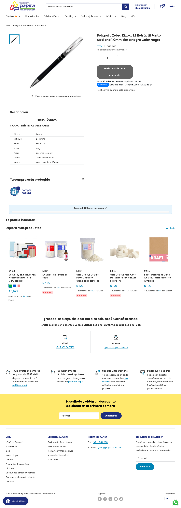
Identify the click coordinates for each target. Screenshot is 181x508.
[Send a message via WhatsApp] (176, 503)
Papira (45, 271)
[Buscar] (125, 7)
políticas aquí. (19, 385)
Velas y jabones (89, 16)
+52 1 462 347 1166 (65, 347)
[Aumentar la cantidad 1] (115, 58)
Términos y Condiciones (60, 450)
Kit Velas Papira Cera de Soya (54, 276)
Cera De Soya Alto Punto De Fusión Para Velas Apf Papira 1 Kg (123, 277)
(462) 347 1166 (100, 442)
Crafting (69, 16)
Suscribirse (111, 415)
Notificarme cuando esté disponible (116, 89)
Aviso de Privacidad (58, 455)
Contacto (11, 481)
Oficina (109, 16)
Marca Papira (32, 16)
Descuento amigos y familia (20, 472)
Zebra (100, 46)
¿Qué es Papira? (14, 442)
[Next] (175, 269)
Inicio (8, 25)
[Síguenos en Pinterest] (110, 499)
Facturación (12, 446)
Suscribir (145, 466)
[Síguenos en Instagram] (105, 499)
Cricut (11, 271)
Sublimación (50, 16)
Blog (123, 16)
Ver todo (171, 228)
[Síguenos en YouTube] (116, 499)
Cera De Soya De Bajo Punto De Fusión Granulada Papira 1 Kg (87, 277)
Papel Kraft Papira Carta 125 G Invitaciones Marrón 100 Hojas (157, 277)
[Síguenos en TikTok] (121, 499)
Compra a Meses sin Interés (20, 477)
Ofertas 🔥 (11, 16)
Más (133, 16)
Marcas (9, 459)
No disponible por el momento (115, 72)
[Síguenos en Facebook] (100, 499)
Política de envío (57, 446)
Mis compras (142, 8)
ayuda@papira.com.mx (116, 347)
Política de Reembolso (60, 442)
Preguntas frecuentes (17, 463)
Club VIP (10, 468)
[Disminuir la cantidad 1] (100, 58)
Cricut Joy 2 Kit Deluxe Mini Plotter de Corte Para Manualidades (22, 277)
